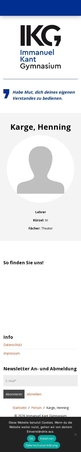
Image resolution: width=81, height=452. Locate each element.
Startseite (20, 408)
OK (31, 438)
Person (36, 408)
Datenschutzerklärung (42, 445)
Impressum (11, 353)
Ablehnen (47, 438)
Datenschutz (12, 345)
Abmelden (34, 394)
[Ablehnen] (75, 434)
